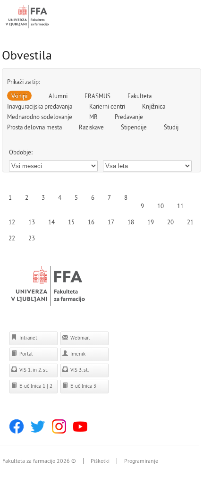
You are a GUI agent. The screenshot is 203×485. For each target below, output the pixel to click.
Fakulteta (139, 96)
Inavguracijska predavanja (39, 106)
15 (71, 222)
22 (11, 238)
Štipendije (134, 127)
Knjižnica (153, 106)
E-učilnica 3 (82, 386)
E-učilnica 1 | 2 (35, 386)
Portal (25, 353)
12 (11, 222)
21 (190, 222)
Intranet (27, 337)
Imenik (77, 353)
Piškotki (100, 461)
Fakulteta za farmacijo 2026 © (39, 461)
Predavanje (129, 116)
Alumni (58, 96)
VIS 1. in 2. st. (33, 369)
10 (160, 206)
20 (170, 222)
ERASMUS (97, 96)
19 (150, 222)
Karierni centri (107, 106)
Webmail (79, 337)
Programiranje (141, 461)
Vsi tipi (19, 96)
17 (111, 222)
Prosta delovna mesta (34, 127)
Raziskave (91, 127)
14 (51, 222)
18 (130, 222)
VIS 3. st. (79, 369)
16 (91, 222)
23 (31, 238)
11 (180, 206)
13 (31, 222)
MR (93, 116)
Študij (171, 127)
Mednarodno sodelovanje (39, 116)
